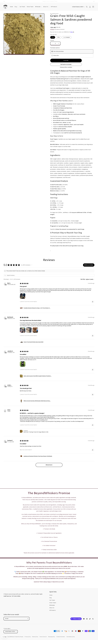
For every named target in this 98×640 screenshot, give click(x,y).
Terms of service (43, 636)
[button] (16, 6)
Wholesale (52, 605)
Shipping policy (51, 636)
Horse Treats (52, 602)
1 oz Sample (66, 37)
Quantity (52, 40)
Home (50, 595)
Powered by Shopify (19, 636)
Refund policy (35, 636)
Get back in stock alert (66, 64)
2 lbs (58, 37)
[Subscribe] (27, 618)
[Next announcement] (93, 1)
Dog (50, 597)
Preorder (66, 60)
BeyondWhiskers (10, 636)
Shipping (52, 29)
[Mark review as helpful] (92, 301)
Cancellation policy (70, 636)
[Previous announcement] (4, 1)
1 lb (53, 37)
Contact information (60, 636)
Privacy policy (28, 636)
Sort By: (83, 279)
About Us (51, 607)
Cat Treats (52, 600)
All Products (52, 610)
